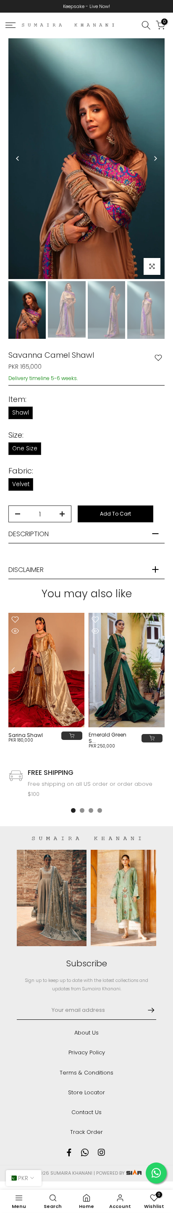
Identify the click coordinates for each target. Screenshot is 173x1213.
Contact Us (86, 1112)
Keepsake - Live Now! (86, 6)
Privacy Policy (86, 1052)
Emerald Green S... (107, 738)
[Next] (155, 158)
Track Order (86, 1132)
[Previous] (18, 158)
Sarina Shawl (25, 735)
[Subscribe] (147, 1010)
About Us (86, 1033)
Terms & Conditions (86, 1073)
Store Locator (86, 1092)
